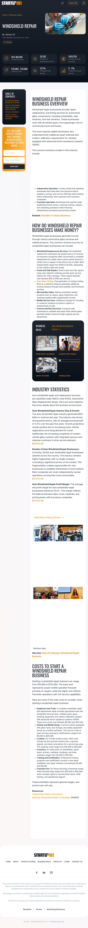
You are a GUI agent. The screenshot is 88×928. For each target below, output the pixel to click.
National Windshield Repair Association (51, 797)
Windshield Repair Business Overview (12, 101)
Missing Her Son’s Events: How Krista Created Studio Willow (70, 618)
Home (8, 862)
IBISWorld (38, 443)
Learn (67, 862)
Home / (5, 15)
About (16, 862)
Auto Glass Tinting (45, 281)
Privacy (39, 909)
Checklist (57, 862)
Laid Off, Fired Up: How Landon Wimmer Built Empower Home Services (42, 623)
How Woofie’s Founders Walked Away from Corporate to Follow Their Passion (44, 565)
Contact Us (77, 862)
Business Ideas (15, 15)
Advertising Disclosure (56, 909)
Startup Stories (28, 862)
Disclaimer (27, 909)
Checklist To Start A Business (55, 215)
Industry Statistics (12, 112)
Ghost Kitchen (42, 376)
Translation (64, 376)
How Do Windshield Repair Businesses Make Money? (12, 107)
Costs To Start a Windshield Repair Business (12, 116)
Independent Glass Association (47, 794)
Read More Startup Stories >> (49, 517)
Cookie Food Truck (67, 354)
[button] (62, 3)
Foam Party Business (45, 354)
